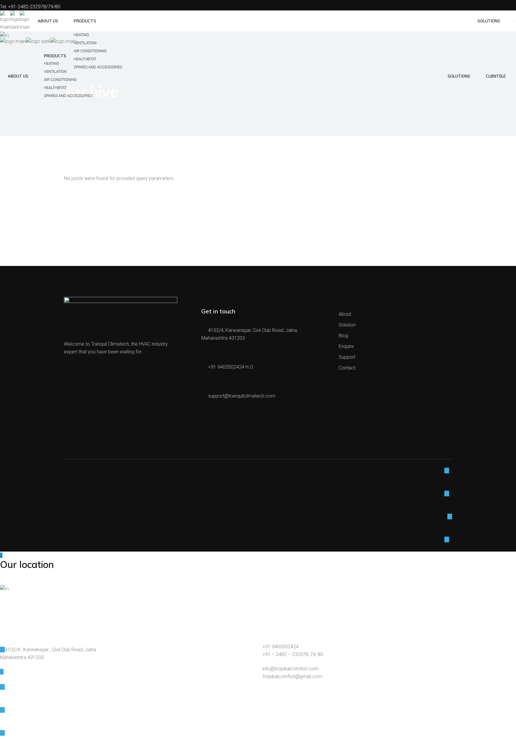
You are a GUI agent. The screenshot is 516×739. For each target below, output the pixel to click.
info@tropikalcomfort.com (290, 669)
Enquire (346, 346)
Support (347, 357)
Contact (347, 368)
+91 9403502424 (280, 646)
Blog (343, 335)
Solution (347, 325)
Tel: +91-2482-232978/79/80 (30, 7)
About (345, 314)
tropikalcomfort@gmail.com (292, 676)
